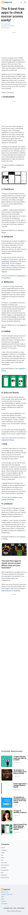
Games (2, 852)
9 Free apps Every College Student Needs (20, 785)
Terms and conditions (6, 894)
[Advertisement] (14, 683)
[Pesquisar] (21, 2)
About (2, 899)
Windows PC (4, 875)
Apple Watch (5, 261)
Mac (2, 860)
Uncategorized (4, 870)
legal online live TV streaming (10, 590)
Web (2, 872)
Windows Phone (5, 877)
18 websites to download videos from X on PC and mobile (19, 799)
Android (18, 165)
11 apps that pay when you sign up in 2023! (19, 758)
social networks (5, 865)
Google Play (21, 275)
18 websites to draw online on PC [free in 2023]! (20, 771)
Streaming (3, 867)
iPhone (3, 167)
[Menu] (25, 2)
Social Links (4, 862)
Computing (3, 850)
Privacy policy (4, 892)
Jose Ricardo (6, 24)
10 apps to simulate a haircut (19, 811)
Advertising (4, 903)
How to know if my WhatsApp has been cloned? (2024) (20, 826)
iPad (2, 855)
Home (2, 896)
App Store (7, 278)
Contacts (3, 901)
